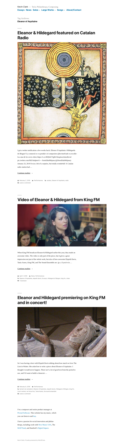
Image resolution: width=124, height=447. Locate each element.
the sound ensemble (50, 391)
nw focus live (30, 391)
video (68, 278)
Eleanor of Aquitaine (58, 180)
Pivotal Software (23, 413)
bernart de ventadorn (26, 389)
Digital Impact (43, 428)
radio (66, 180)
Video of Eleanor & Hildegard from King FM (58, 199)
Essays (20, 10)
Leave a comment (25, 183)
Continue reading (25, 173)
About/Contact (73, 10)
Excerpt (44, 278)
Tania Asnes (39, 391)
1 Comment (22, 281)
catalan (49, 180)
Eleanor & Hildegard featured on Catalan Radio (56, 35)
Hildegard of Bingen (54, 278)
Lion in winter (21, 391)
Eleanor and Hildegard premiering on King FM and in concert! (61, 300)
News (28, 10)
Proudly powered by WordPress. (35, 440)
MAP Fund (21, 428)
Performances (38, 180)
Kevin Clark (22, 6)
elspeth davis (37, 278)
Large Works (47, 10)
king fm (63, 278)
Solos (35, 10)
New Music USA (44, 425)
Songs (60, 10)
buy (34, 416)
